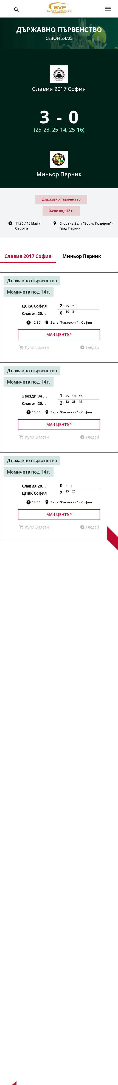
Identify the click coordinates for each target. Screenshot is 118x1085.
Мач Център (59, 334)
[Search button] (16, 9)
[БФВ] (59, 8)
